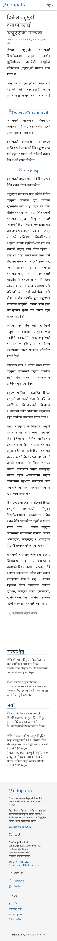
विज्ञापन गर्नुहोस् (15, 914)
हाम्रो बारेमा (13, 903)
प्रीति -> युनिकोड (16, 919)
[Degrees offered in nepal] (28, 112)
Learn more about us (20, 826)
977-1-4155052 (20, 861)
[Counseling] (28, 171)
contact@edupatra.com (28, 865)
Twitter (17, 886)
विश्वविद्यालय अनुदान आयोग (25, 613)
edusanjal (31, 934)
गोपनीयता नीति (15, 908)
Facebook (18, 880)
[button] (50, 5)
